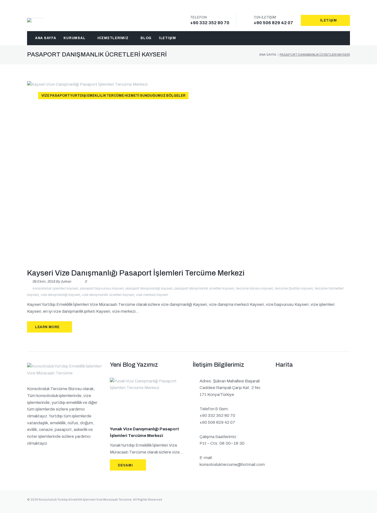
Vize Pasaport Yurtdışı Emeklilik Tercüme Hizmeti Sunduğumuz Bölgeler (113, 96)
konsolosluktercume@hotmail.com (232, 464)
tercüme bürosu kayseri (254, 288)
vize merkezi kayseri (152, 295)
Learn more (47, 327)
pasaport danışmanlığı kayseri (149, 288)
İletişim (328, 20)
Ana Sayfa (267, 54)
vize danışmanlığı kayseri (60, 295)
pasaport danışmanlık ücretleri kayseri (204, 288)
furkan (66, 282)
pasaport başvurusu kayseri (102, 288)
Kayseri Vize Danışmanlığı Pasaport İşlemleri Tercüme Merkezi (136, 273)
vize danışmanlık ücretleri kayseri (108, 295)
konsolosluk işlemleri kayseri (55, 288)
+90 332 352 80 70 (209, 22)
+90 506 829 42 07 (273, 22)
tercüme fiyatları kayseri (294, 288)
